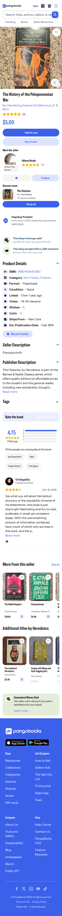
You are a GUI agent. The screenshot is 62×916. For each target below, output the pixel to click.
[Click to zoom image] (31, 58)
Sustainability (14, 843)
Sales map (42, 793)
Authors (10, 781)
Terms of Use (23, 901)
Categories (12, 774)
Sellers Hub (42, 767)
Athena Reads (29, 160)
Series (9, 795)
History (46, 277)
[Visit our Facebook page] (17, 889)
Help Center (43, 824)
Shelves (10, 788)
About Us (11, 824)
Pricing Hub (43, 786)
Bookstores (12, 760)
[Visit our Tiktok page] (45, 889)
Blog (8, 850)
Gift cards (11, 802)
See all (55, 564)
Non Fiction (31, 277)
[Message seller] (17, 178)
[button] (31, 263)
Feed (38, 800)
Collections (12, 767)
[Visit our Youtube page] (38, 889)
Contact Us (42, 831)
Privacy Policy (39, 901)
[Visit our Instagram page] (31, 889)
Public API (12, 871)
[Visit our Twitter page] (24, 889)
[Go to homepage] (12, 6)
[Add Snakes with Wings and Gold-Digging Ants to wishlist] (48, 641)
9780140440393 (29, 271)
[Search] (55, 14)
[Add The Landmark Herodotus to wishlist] (21, 641)
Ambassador (13, 857)
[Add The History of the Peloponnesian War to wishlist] (56, 32)
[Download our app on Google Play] (38, 742)
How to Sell (42, 760)
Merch (9, 864)
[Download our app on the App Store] (15, 742)
